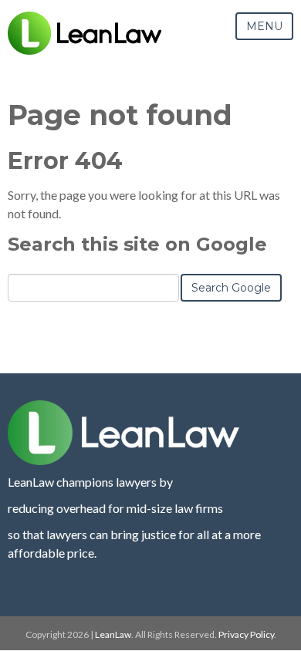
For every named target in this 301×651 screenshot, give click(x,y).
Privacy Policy (246, 634)
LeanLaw (113, 634)
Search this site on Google (137, 244)
